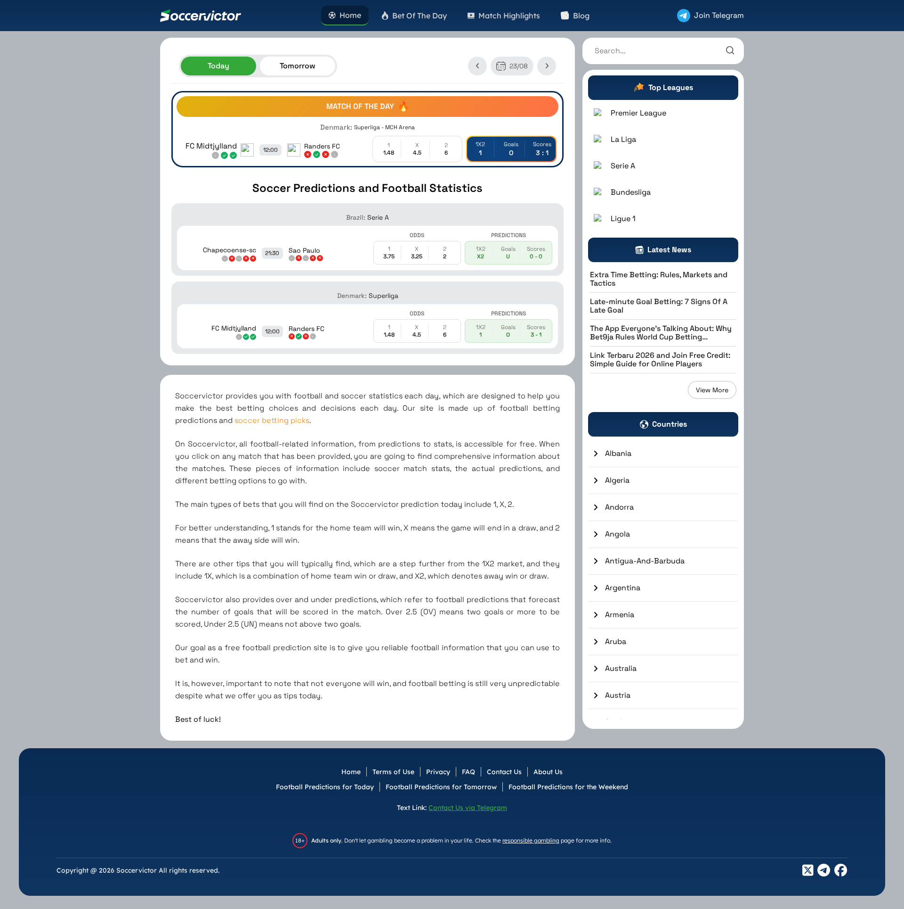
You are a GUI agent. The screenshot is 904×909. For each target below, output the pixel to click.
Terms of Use (393, 772)
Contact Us (504, 772)
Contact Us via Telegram (467, 807)
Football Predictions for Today (325, 787)
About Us (548, 772)
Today (218, 66)
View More (712, 390)
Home (351, 772)
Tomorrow (297, 66)
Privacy (438, 772)
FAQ (468, 772)
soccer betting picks (271, 420)
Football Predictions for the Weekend (568, 787)
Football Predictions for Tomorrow (441, 787)
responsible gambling (530, 840)
